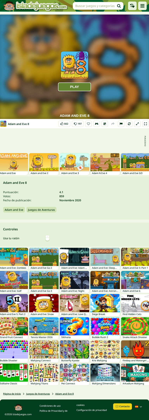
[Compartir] (113, 123)
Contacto (124, 406)
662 (64, 122)
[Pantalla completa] (145, 123)
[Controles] (96, 123)
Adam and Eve (14, 210)
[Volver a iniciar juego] (129, 123)
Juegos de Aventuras (41, 210)
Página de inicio (12, 393)
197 (78, 122)
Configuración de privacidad (91, 410)
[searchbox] (98, 6)
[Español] (138, 406)
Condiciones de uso (50, 405)
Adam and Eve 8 (64, 393)
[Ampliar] (137, 123)
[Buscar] (119, 5)
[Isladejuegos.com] (35, 6)
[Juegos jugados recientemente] (132, 6)
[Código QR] (104, 123)
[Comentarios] (121, 123)
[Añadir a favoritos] (88, 123)
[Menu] (142, 6)
